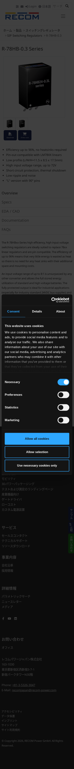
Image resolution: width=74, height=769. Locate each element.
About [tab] (60, 311)
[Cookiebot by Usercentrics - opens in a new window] (52, 300)
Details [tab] (37, 311)
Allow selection (37, 452)
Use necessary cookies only (37, 465)
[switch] (63, 394)
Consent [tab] (13, 311)
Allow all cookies (37, 438)
